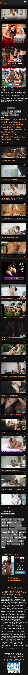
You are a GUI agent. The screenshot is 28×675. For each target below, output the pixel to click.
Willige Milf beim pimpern (8, 160)
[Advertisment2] (14, 77)
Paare (10, 113)
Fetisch (21, 124)
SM (11, 139)
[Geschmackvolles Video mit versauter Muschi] (14, 289)
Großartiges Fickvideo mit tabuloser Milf (12, 508)
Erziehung (16, 124)
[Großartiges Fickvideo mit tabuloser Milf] (14, 498)
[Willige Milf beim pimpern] (14, 151)
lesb (18, 132)
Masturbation (4, 113)
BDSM (13, 119)
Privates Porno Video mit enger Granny (11, 414)
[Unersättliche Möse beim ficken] (14, 170)
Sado (23, 137)
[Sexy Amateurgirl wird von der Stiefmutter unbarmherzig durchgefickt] (14, 189)
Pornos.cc (6, 3)
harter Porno (18, 130)
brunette (11, 122)
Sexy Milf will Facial (6, 358)
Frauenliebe (16, 127)
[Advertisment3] (14, 271)
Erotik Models (11, 108)
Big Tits (18, 119)
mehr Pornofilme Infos (6, 101)
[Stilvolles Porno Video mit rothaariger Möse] (14, 480)
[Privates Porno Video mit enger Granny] (14, 405)
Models (14, 137)
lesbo (15, 134)
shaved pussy (5, 139)
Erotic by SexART (14, 115)
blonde (23, 119)
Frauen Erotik (17, 111)
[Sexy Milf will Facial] (14, 348)
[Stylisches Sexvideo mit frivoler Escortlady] (14, 209)
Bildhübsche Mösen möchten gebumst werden (13, 376)
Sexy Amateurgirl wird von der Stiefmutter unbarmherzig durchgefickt (12, 198)
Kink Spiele (14, 535)
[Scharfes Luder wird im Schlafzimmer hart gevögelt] (14, 328)
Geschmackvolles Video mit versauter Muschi (13, 298)
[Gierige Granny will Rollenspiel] (14, 386)
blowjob (4, 121)
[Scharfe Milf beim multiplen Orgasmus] (14, 442)
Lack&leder (12, 132)
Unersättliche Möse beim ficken (9, 179)
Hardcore (11, 129)
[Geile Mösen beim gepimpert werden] (14, 461)
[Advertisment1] (14, 56)
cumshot (17, 122)
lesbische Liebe (7, 134)
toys (15, 113)
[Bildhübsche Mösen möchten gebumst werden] (14, 367)
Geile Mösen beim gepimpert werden (11, 470)
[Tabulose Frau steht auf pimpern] (14, 228)
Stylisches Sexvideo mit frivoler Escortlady (12, 218)
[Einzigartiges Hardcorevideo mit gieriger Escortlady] (14, 308)
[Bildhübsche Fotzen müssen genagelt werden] (14, 423)
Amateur (4, 119)
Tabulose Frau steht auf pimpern (10, 237)
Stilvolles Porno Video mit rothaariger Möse (12, 489)
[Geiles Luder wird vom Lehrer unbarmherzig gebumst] (14, 247)
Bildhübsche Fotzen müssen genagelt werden (13, 433)
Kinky (7, 132)
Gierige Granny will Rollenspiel (9, 395)
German (4, 129)
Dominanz (4, 124)
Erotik (11, 111)
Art (8, 111)
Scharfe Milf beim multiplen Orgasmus (11, 451)
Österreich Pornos (14, 648)
